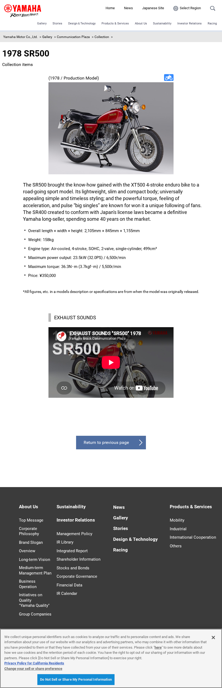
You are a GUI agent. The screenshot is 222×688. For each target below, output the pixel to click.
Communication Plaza (73, 37)
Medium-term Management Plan (35, 570)
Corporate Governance (77, 576)
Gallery (42, 23)
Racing (212, 23)
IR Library (65, 542)
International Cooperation (193, 537)
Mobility (177, 520)
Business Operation (28, 584)
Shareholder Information (78, 559)
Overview (27, 550)
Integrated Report (72, 550)
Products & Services (115, 23)
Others (176, 546)
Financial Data (69, 585)
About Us (141, 23)
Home (110, 8)
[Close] (213, 637)
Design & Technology (135, 539)
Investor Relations (189, 23)
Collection (101, 37)
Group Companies (35, 614)
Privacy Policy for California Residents (34, 663)
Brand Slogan (31, 542)
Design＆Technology (82, 23)
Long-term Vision (34, 559)
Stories (57, 23)
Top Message (31, 520)
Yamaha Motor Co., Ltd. (20, 37)
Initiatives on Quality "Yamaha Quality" (34, 600)
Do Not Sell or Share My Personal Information (76, 679)
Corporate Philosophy (29, 531)
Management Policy (74, 533)
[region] (111, 658)
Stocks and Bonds (73, 568)
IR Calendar (67, 593)
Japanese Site (153, 8)
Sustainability (162, 23)
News (128, 8)
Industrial (178, 528)
